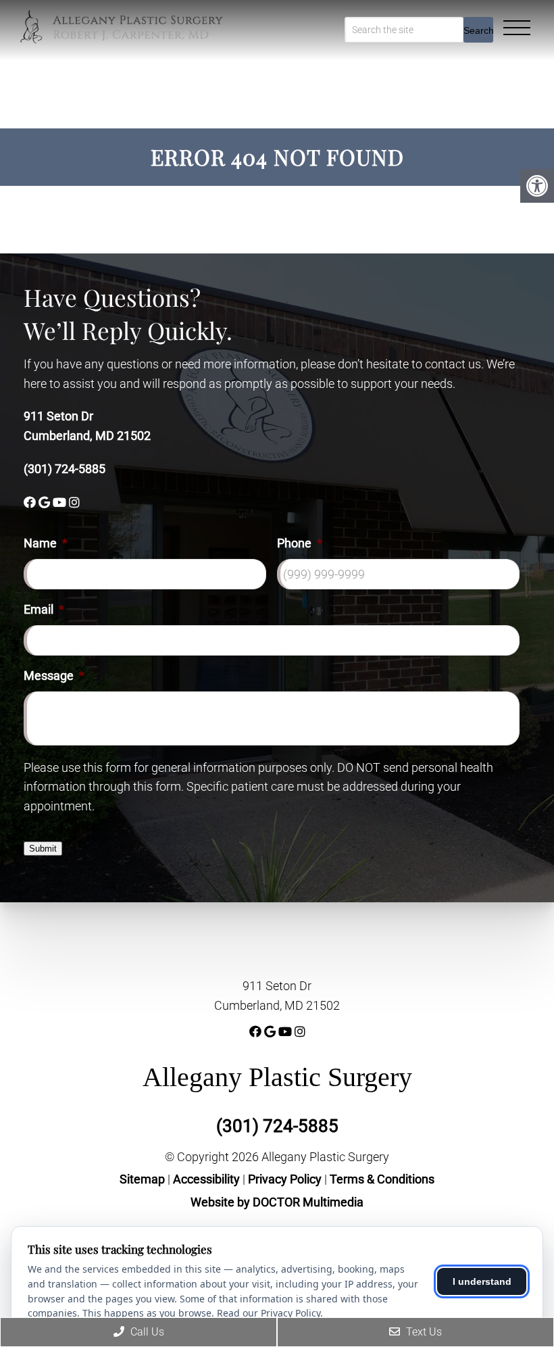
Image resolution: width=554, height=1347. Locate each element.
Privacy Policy (286, 1179)
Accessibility (206, 1179)
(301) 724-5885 (64, 469)
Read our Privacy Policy (268, 1312)
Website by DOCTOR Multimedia (277, 1202)
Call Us (146, 1331)
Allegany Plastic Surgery (277, 1077)
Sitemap (142, 1179)
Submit (43, 848)
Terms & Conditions (382, 1179)
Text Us (422, 1331)
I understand (482, 1281)
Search (478, 30)
